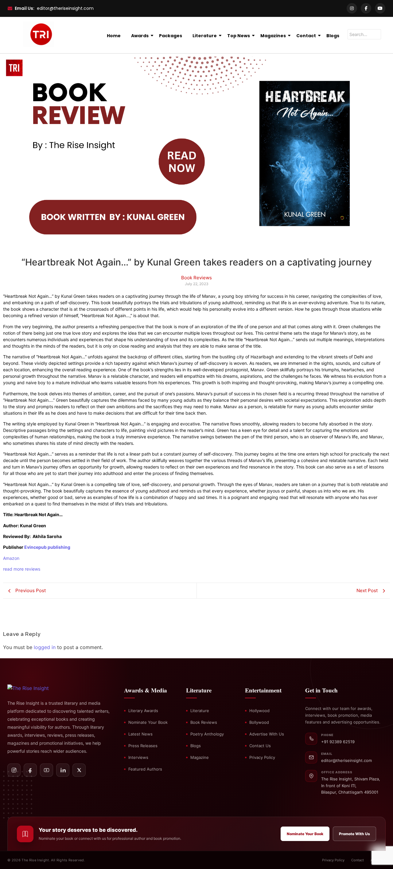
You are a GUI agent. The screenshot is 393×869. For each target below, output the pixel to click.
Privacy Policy (262, 757)
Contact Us (260, 745)
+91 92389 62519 (338, 741)
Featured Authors (145, 769)
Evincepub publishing (47, 547)
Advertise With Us (266, 733)
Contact (306, 36)
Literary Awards (143, 710)
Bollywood (259, 722)
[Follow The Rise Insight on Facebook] (30, 770)
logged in (45, 647)
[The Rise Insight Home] (38, 688)
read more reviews (21, 569)
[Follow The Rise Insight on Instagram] (14, 770)
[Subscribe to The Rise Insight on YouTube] (46, 770)
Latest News (140, 733)
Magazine (199, 757)
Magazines (273, 36)
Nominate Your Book (148, 722)
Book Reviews (203, 722)
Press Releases (143, 745)
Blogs (332, 36)
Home (114, 36)
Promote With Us (354, 833)
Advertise (378, 860)
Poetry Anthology (207, 733)
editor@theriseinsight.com (65, 8)
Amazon (11, 558)
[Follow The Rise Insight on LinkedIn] (62, 770)
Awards (140, 36)
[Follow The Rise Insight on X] (79, 770)
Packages (170, 36)
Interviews (138, 757)
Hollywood (259, 710)
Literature (205, 36)
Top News (238, 36)
